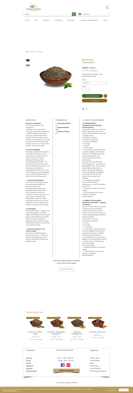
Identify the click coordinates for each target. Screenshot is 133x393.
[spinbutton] (86, 89)
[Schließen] (131, 390)
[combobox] (94, 82)
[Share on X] (86, 109)
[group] (67, 328)
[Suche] (74, 14)
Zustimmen (123, 390)
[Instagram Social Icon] (68, 365)
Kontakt (28, 363)
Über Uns (29, 358)
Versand (28, 360)
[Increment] (89, 89)
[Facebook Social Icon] (63, 365)
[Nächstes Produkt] (110, 323)
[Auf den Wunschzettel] (105, 96)
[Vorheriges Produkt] (24, 323)
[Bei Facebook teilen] (83, 109)
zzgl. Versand (93, 70)
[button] (107, 7)
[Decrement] (83, 89)
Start (27, 51)
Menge (84, 80)
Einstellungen (112, 390)
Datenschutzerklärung (10, 391)
